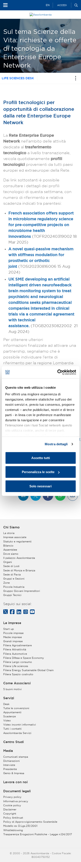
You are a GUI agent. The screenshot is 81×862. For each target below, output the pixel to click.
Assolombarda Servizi (17, 733)
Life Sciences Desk (18, 78)
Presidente (10, 769)
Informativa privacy (15, 801)
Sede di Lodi (11, 566)
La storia (8, 533)
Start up (8, 628)
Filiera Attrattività (14, 649)
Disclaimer (9, 809)
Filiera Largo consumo (17, 662)
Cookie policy (12, 805)
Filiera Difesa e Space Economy (23, 657)
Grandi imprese (13, 641)
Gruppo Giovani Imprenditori (21, 590)
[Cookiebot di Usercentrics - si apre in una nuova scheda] (57, 372)
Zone (6, 582)
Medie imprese (12, 637)
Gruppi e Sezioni (13, 578)
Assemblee (10, 549)
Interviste (9, 765)
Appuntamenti (12, 712)
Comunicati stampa (15, 756)
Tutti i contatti (12, 728)
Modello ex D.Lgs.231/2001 (20, 825)
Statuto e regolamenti (17, 541)
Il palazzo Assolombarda (19, 557)
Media (8, 751)
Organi (7, 562)
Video (7, 720)
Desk (6, 704)
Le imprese (12, 623)
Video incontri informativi (19, 724)
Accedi (62, 5)
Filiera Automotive (15, 653)
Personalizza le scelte (38, 472)
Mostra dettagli (56, 444)
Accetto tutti (40, 458)
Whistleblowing (13, 830)
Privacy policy (12, 796)
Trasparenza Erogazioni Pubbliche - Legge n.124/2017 (37, 834)
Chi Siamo (11, 527)
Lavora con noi (15, 782)
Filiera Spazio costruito (18, 674)
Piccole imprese (13, 633)
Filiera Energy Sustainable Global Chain (28, 670)
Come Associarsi (17, 683)
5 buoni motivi (12, 689)
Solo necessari (40, 486)
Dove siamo (10, 553)
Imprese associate (14, 537)
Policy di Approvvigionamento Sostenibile (30, 821)
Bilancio (8, 545)
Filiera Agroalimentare (17, 645)
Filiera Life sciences (15, 666)
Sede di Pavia (12, 574)
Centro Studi (13, 742)
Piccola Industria (13, 586)
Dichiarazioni (11, 760)
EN (47, 5)
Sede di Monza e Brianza (19, 570)
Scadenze (9, 716)
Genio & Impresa (13, 773)
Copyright (9, 813)
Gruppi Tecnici (12, 595)
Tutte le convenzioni (16, 708)
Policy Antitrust (13, 817)
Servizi (8, 698)
